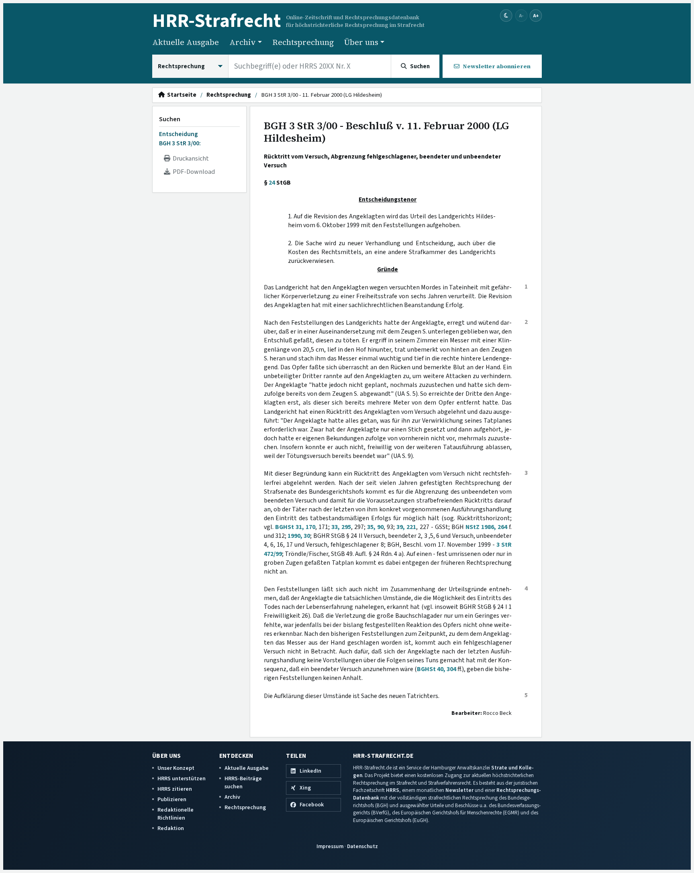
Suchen (169, 119)
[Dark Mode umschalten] (506, 16)
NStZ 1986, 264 (486, 527)
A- (521, 15)
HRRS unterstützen (181, 778)
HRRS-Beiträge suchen (243, 782)
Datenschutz (362, 846)
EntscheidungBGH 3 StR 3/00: (180, 138)
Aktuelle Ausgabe (185, 42)
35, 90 (375, 527)
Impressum (329, 846)
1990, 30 (299, 535)
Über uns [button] (361, 42)
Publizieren (171, 799)
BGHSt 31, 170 (295, 527)
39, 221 (406, 527)
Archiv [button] (242, 42)
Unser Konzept (175, 768)
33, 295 (341, 527)
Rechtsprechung (303, 42)
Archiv (232, 797)
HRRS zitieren (174, 789)
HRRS (392, 790)
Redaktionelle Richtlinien (175, 814)
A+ (536, 15)
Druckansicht (189, 158)
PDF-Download (192, 171)
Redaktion (170, 828)
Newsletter (459, 790)
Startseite (180, 95)
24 (272, 182)
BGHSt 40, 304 (436, 669)
